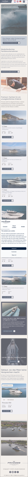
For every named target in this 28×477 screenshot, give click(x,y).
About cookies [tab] (14, 226)
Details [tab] (23, 226)
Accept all (14, 248)
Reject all (14, 255)
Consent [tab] (5, 226)
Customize (14, 251)
